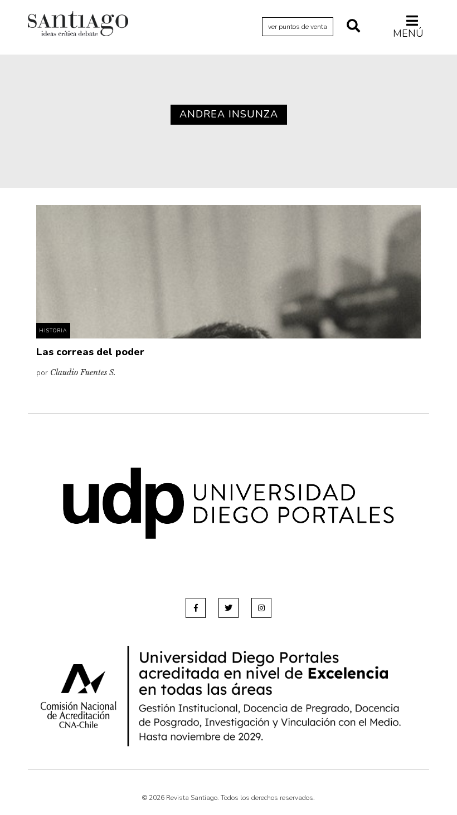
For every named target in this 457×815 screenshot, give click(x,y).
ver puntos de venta (297, 26)
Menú (408, 33)
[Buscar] (353, 27)
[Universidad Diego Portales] (228, 503)
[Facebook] (196, 608)
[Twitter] (228, 608)
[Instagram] (261, 608)
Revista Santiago (78, 25)
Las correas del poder (90, 352)
